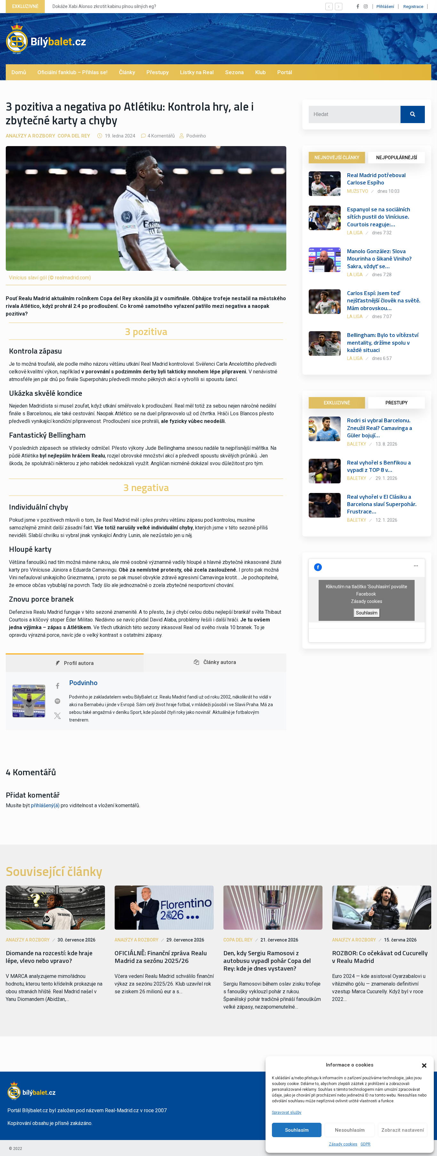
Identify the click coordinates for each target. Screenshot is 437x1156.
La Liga (355, 232)
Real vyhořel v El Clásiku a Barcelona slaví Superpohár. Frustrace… (382, 504)
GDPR (365, 1144)
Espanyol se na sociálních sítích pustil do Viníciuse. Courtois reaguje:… (378, 217)
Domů (19, 72)
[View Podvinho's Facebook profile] (57, 686)
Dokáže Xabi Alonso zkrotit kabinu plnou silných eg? (103, 6)
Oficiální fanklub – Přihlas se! (72, 72)
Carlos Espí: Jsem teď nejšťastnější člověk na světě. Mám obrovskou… (383, 300)
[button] (424, 1065)
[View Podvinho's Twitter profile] (57, 715)
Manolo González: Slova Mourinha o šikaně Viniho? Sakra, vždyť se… (379, 258)
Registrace (413, 6)
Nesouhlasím (350, 1130)
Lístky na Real (197, 72)
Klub (260, 72)
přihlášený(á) (45, 805)
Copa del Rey (74, 136)
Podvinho (195, 136)
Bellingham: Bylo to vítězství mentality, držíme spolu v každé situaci (382, 342)
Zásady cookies (343, 1144)
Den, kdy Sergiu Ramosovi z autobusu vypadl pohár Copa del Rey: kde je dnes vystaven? (267, 960)
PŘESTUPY (396, 402)
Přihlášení (385, 6)
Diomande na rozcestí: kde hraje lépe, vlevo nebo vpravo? (49, 957)
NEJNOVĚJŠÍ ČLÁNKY (336, 157)
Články (127, 72)
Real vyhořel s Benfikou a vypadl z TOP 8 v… (379, 466)
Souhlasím (297, 1130)
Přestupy (158, 72)
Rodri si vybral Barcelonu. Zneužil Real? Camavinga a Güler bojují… (379, 428)
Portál (284, 72)
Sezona (234, 72)
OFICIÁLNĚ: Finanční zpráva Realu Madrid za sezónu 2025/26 (161, 957)
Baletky (356, 444)
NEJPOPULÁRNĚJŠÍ (396, 157)
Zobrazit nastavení (402, 1130)
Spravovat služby (286, 1112)
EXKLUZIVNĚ (337, 402)
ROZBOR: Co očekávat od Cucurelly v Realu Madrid (380, 957)
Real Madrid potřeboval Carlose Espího (376, 179)
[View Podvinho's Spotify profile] (57, 701)
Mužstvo (357, 191)
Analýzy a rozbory (30, 136)
